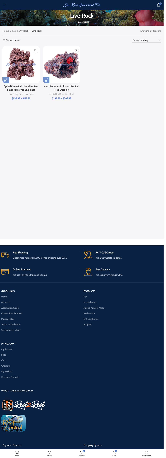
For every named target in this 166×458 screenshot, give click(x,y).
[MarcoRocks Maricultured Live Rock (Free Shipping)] (61, 64)
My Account (7, 349)
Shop (3, 354)
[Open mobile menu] (4, 5)
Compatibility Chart (10, 329)
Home (5, 30)
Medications (89, 313)
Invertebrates (89, 302)
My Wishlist (6, 371)
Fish (85, 296)
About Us (5, 302)
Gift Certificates (90, 318)
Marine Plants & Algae (93, 307)
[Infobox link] (40, 255)
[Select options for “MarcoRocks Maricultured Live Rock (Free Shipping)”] (46, 80)
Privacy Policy (7, 318)
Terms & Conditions (10, 324)
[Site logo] (82, 4)
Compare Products (10, 377)
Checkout (5, 365)
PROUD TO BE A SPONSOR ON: (17, 390)
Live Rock (29, 94)
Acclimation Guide (10, 307)
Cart (3, 360)
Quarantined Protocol (11, 313)
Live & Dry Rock (20, 30)
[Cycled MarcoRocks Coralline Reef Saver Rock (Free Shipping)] (21, 64)
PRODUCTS (89, 291)
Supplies (87, 324)
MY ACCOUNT (8, 343)
